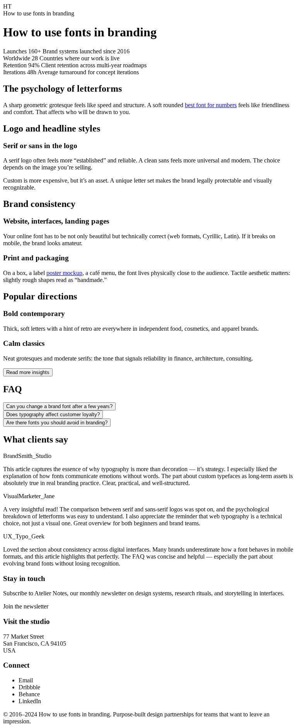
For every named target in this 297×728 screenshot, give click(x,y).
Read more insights (28, 372)
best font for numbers (211, 105)
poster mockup (64, 273)
